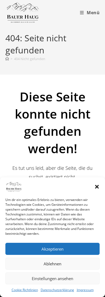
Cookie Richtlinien (25, 290)
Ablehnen (52, 263)
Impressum (85, 290)
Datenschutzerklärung (57, 290)
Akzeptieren (52, 249)
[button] (97, 186)
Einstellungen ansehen (52, 278)
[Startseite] (7, 58)
